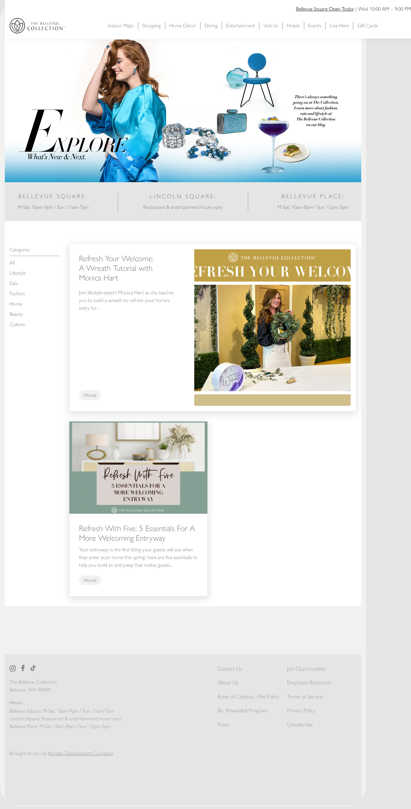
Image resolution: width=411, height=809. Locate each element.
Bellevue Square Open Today (325, 9)
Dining (211, 25)
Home (16, 304)
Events (314, 25)
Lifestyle (18, 273)
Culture (17, 324)
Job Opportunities (306, 668)
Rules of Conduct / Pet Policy (248, 696)
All (12, 263)
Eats (14, 283)
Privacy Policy (301, 710)
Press (223, 724)
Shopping (151, 25)
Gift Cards (367, 25)
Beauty (16, 314)
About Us (228, 682)
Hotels (293, 25)
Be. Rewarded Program (242, 710)
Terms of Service (305, 696)
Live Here (339, 25)
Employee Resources (309, 682)
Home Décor (182, 25)
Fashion (17, 293)
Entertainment (240, 25)
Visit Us (270, 25)
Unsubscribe (300, 724)
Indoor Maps (121, 25)
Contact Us (230, 668)
